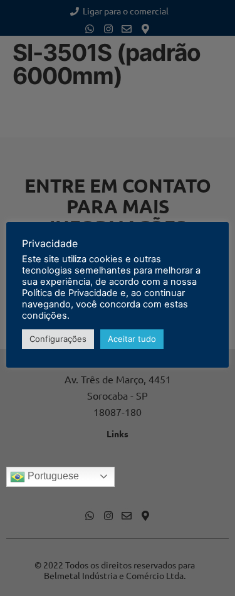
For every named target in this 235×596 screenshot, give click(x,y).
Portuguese (52, 476)
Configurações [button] (57, 339)
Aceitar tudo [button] (132, 339)
